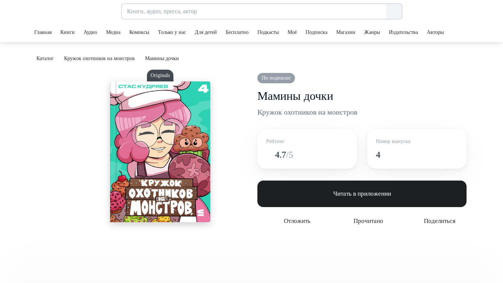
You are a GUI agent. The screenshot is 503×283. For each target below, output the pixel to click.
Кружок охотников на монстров (307, 112)
